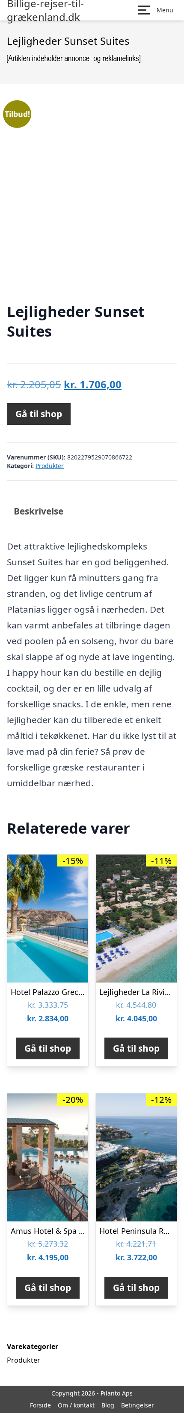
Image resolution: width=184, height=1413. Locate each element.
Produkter (50, 466)
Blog (107, 1405)
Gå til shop (38, 414)
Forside (40, 1405)
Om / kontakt (76, 1405)
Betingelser (137, 1405)
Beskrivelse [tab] (38, 511)
